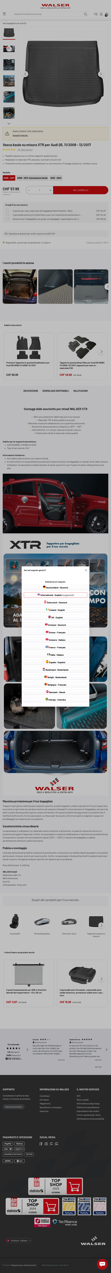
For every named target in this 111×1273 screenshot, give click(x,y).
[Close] (86, 570)
